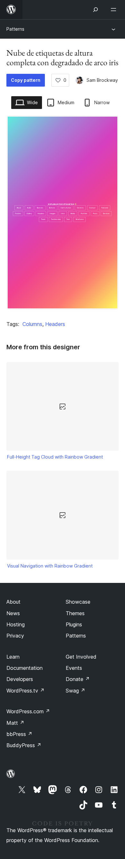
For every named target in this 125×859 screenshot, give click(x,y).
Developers (19, 679)
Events (74, 668)
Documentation (24, 668)
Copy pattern (25, 80)
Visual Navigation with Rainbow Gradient (50, 566)
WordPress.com (28, 711)
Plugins (74, 624)
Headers (55, 324)
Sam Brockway (102, 80)
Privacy (15, 635)
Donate (78, 679)
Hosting (15, 624)
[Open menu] (114, 9)
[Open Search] (95, 9)
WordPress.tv (25, 690)
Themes (75, 613)
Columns (32, 324)
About (13, 602)
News (13, 613)
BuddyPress (23, 745)
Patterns (15, 29)
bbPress (19, 734)
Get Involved (81, 657)
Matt (15, 723)
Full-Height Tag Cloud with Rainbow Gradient (55, 457)
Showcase (78, 602)
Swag (75, 690)
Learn (13, 657)
